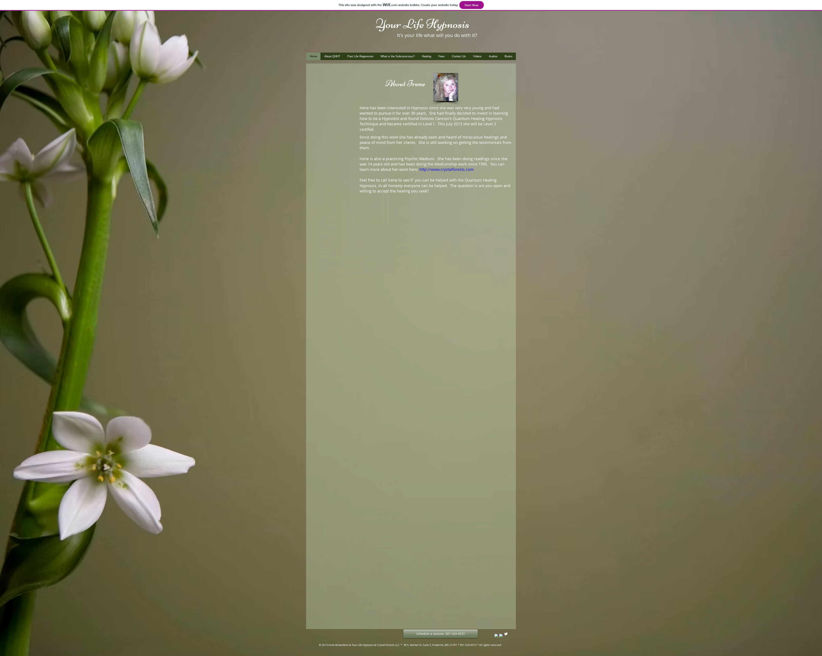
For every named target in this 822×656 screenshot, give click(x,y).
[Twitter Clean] (506, 634)
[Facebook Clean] (496, 636)
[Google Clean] (501, 636)
